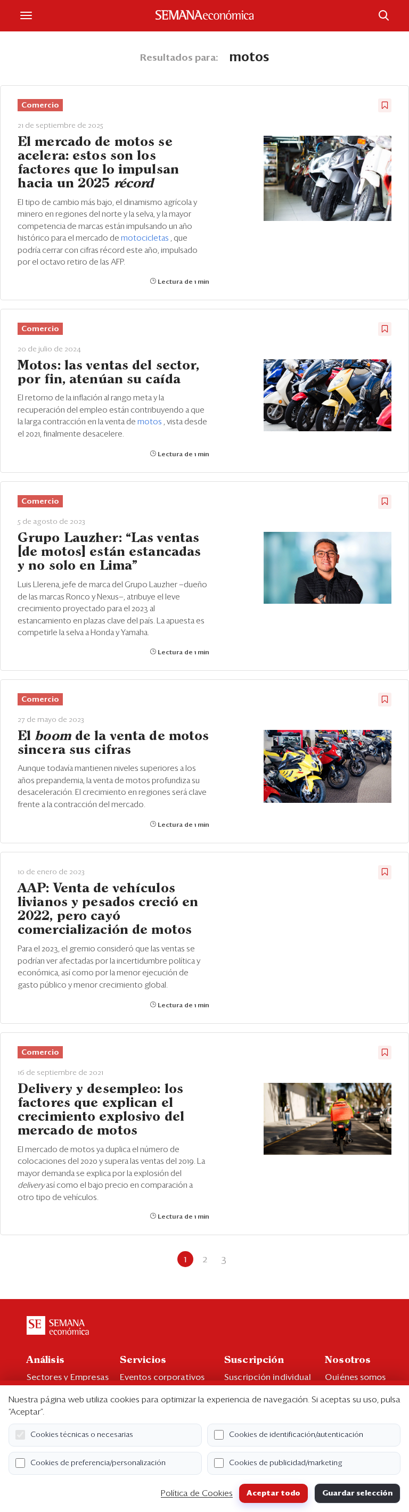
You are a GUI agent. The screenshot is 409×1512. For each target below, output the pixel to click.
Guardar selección (357, 1493)
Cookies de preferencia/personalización (98, 1463)
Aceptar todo (273, 1493)
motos (150, 422)
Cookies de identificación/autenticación (296, 1435)
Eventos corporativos (162, 1377)
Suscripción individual (267, 1377)
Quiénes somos (355, 1377)
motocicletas (145, 238)
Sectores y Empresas (68, 1377)
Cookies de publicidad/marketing (285, 1463)
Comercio (40, 105)
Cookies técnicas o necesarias (81, 1435)
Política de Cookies (197, 1493)
